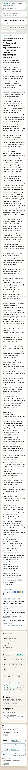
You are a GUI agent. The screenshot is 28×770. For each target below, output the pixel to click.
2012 (8, 662)
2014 (16, 662)
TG (22, 592)
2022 (9, 667)
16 (10, 687)
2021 (5, 667)
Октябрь (5, 678)
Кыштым (5, 638)
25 (17, 689)
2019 (16, 664)
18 (17, 687)
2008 (13, 659)
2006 (5, 659)
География (21, 27)
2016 (5, 664)
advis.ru (11, 589)
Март (15, 674)
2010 (21, 659)
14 (4, 687)
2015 (20, 662)
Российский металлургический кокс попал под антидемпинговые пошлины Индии (13, 621)
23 (10, 689)
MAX (18, 592)
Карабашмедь (7, 649)
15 (7, 687)
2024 (17, 667)
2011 (5, 662)
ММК (13, 649)
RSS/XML (16, 732)
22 (7, 689)
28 (4, 692)
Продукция (5, 31)
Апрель (18, 674)
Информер (5, 735)
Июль (9, 676)
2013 (12, 662)
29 (7, 692)
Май (23, 674)
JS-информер (15, 703)
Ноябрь (10, 678)
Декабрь (15, 678)
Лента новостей (7, 732)
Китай (16, 640)
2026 (5, 669)
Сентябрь (18, 676)
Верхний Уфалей (12, 638)
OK (20, 592)
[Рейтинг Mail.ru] (5, 764)
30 (10, 692)
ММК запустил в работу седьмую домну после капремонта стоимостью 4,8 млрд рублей (14, 612)
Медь (5, 645)
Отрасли (12, 31)
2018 (12, 664)
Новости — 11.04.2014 (16, 23)
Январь (5, 674)
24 (14, 689)
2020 (20, 664)
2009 (17, 659)
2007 (9, 659)
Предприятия (12, 27)
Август (12, 676)
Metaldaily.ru (6, 23)
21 (4, 689)
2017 (9, 664)
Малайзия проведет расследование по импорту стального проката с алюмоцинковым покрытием (13, 603)
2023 (13, 667)
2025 (21, 667)
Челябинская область (8, 640)
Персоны (4, 27)
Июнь (5, 676)
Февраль (10, 674)
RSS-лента (6, 703)
